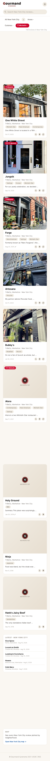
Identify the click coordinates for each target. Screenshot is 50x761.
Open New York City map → (15, 742)
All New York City (12, 19)
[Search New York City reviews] (25, 12)
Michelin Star (11, 127)
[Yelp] (35, 134)
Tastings (9, 183)
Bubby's (9, 345)
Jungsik (9, 176)
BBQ (8, 507)
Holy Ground (12, 500)
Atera (8, 401)
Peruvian (10, 295)
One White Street (15, 120)
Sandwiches (11, 619)
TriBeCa (8, 124)
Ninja (8, 556)
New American (24, 127)
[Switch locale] (23, 19)
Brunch (19, 351)
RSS (39, 757)
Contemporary (38, 127)
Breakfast (10, 351)
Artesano (10, 289)
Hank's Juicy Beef (15, 612)
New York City (27, 124)
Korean (18, 183)
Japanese (10, 563)
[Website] (43, 134)
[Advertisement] (25, 56)
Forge (8, 232)
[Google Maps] (39, 134)
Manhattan (16, 124)
